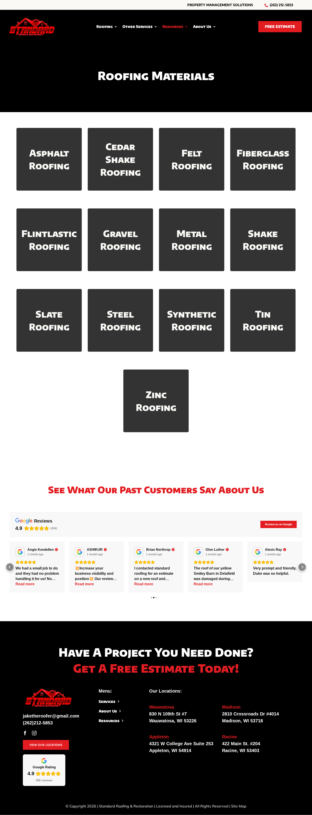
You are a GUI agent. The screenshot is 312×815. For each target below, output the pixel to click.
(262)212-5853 (38, 722)
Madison (231, 707)
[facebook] (25, 733)
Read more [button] (25, 584)
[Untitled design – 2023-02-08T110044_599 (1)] (32, 19)
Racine (229, 736)
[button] (9, 567)
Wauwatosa (161, 707)
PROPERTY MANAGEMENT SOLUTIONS (220, 5)
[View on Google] (20, 551)
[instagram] (34, 733)
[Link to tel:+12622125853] (266, 5)
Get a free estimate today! (156, 668)
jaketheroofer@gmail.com (51, 715)
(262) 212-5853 (281, 5)
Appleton (159, 736)
